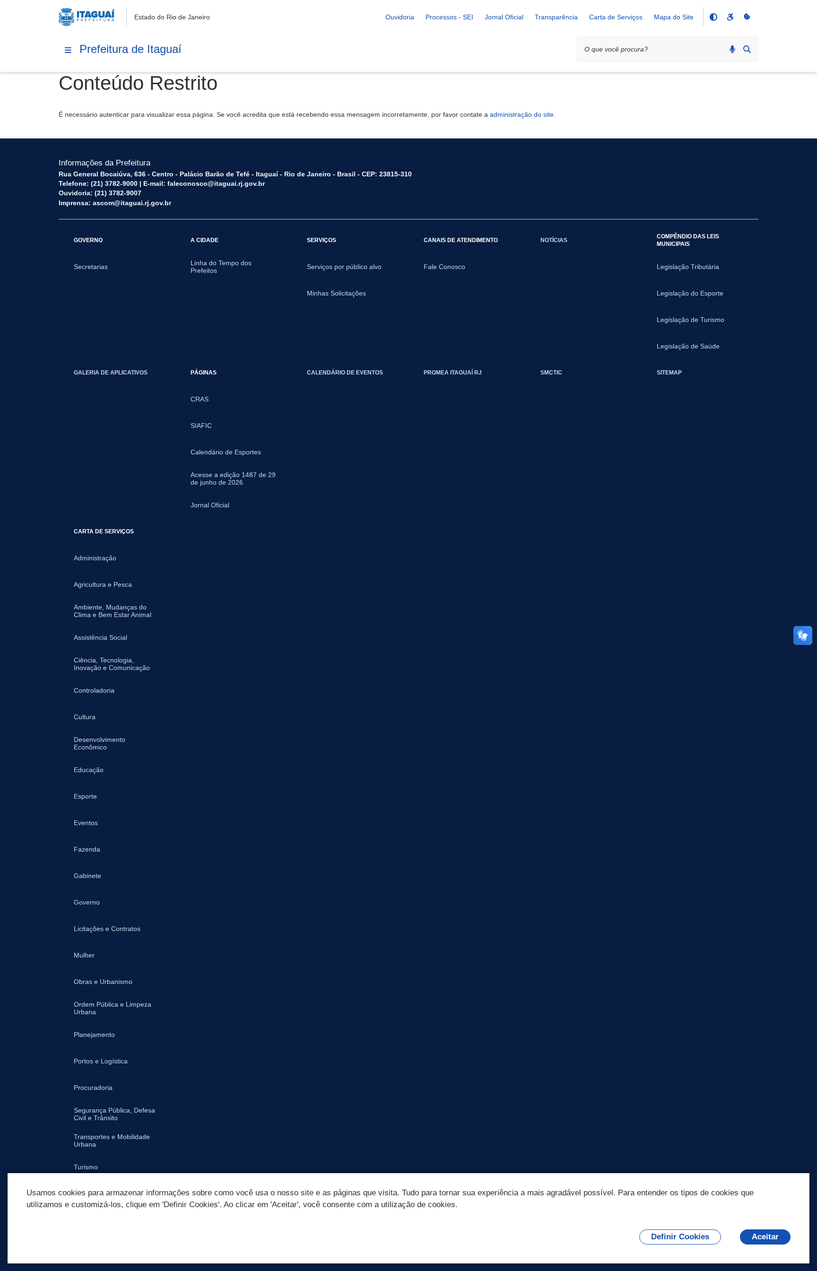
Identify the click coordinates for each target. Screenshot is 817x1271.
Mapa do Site (674, 17)
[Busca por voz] (732, 49)
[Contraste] (713, 17)
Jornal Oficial (504, 17)
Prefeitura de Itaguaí (130, 49)
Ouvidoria (399, 17)
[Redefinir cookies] (747, 17)
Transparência (556, 17)
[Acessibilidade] (730, 17)
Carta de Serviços (616, 17)
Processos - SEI (449, 17)
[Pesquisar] (747, 49)
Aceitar (765, 1236)
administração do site (522, 114)
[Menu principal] (68, 50)
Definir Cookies (680, 1236)
